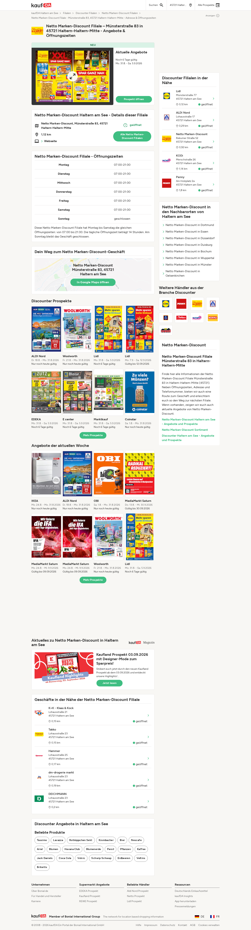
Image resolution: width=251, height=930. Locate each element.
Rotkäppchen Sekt (80, 840)
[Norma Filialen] (213, 318)
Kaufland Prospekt (89, 896)
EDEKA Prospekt (88, 891)
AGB (192, 925)
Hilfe (138, 925)
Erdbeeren (124, 858)
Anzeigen (210, 15)
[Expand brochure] (72, 76)
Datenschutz (167, 925)
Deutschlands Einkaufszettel (191, 891)
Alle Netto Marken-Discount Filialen (132, 136)
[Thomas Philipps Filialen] (181, 318)
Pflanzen (125, 849)
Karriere (36, 901)
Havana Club (72, 849)
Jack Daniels (45, 858)
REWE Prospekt (88, 901)
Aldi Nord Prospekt (137, 891)
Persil (110, 849)
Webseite (50, 141)
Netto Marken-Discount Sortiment (185, 430)
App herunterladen (185, 901)
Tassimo (42, 840)
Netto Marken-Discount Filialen (120, 13)
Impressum (150, 925)
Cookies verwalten (209, 925)
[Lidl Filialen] (166, 303)
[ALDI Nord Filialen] (213, 303)
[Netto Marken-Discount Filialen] (197, 303)
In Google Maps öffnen (93, 282)
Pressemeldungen (185, 906)
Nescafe (136, 840)
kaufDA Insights (184, 896)
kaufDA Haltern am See (44, 13)
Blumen (53, 849)
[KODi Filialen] (197, 318)
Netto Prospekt (136, 896)
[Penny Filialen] (181, 303)
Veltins (141, 858)
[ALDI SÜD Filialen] (166, 318)
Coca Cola (65, 858)
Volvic (81, 858)
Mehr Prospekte (93, 435)
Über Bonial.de (39, 891)
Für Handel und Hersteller (46, 896)
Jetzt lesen (109, 683)
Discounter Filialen (86, 13)
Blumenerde (93, 849)
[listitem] (46, 336)
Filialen (67, 13)
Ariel (40, 849)
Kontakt (182, 925)
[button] (93, 73)
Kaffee (141, 849)
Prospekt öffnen (134, 99)
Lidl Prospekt (134, 901)
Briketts (42, 867)
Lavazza (58, 840)
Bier (122, 840)
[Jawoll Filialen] (166, 330)
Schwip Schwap (101, 858)
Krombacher (106, 840)
